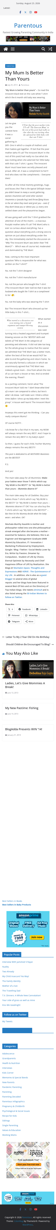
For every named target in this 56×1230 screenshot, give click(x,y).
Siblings (6, 1120)
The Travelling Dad (11, 990)
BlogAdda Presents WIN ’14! (23, 729)
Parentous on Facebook (17, 1030)
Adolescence (8, 1053)
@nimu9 (38, 589)
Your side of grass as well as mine (18, 1000)
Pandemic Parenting (12, 1087)
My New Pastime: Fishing (21, 708)
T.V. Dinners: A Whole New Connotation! (21, 995)
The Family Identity (11, 981)
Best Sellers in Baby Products (16, 904)
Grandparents (9, 1058)
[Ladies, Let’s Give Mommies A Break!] (28, 662)
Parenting (10, 66)
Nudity (5, 966)
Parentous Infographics (13, 1101)
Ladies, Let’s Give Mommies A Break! (25, 685)
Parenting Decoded (11, 1096)
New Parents (8, 1082)
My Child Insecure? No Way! (15, 976)
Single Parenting (10, 1125)
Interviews (7, 1068)
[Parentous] (5, 49)
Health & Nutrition (11, 1063)
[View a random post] (50, 49)
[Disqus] (28, 777)
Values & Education (11, 1130)
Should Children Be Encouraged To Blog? (28, 644)
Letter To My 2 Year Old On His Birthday (27, 637)
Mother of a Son (10, 985)
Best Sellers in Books (12, 901)
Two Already (8, 971)
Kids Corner (8, 1072)
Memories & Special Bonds (15, 1077)
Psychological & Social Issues (16, 1111)
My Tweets (7, 1021)
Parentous (28, 25)
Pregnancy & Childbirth (13, 1106)
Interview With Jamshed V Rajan (17, 962)
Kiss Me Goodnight (11, 1005)
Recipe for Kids (9, 1115)
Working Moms (9, 1135)
